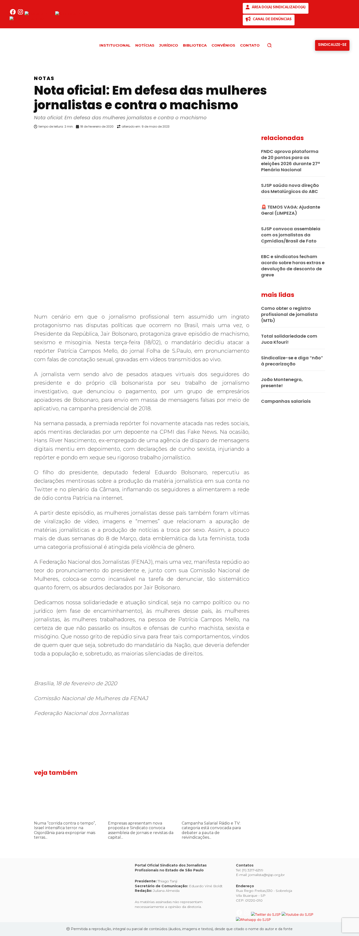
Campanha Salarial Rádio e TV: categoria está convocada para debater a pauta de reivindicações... (211, 830)
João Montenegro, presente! (282, 382)
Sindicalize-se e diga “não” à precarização (292, 361)
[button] (277, 45)
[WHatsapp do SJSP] (27, 19)
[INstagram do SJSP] (21, 14)
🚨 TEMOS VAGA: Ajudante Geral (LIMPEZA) (290, 210)
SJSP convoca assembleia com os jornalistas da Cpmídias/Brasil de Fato (290, 235)
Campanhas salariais (286, 401)
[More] (254, 139)
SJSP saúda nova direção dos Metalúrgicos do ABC (290, 188)
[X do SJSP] (40, 14)
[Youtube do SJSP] (71, 14)
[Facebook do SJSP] (13, 14)
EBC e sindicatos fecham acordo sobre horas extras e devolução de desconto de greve (293, 265)
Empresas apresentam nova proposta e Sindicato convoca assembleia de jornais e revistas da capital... (140, 830)
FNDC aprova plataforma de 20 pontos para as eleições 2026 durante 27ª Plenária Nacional (290, 160)
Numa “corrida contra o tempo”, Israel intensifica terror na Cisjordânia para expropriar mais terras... (65, 830)
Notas (44, 78)
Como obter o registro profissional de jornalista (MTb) (289, 314)
